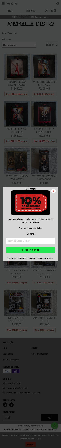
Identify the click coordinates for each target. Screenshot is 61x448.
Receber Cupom (30, 250)
